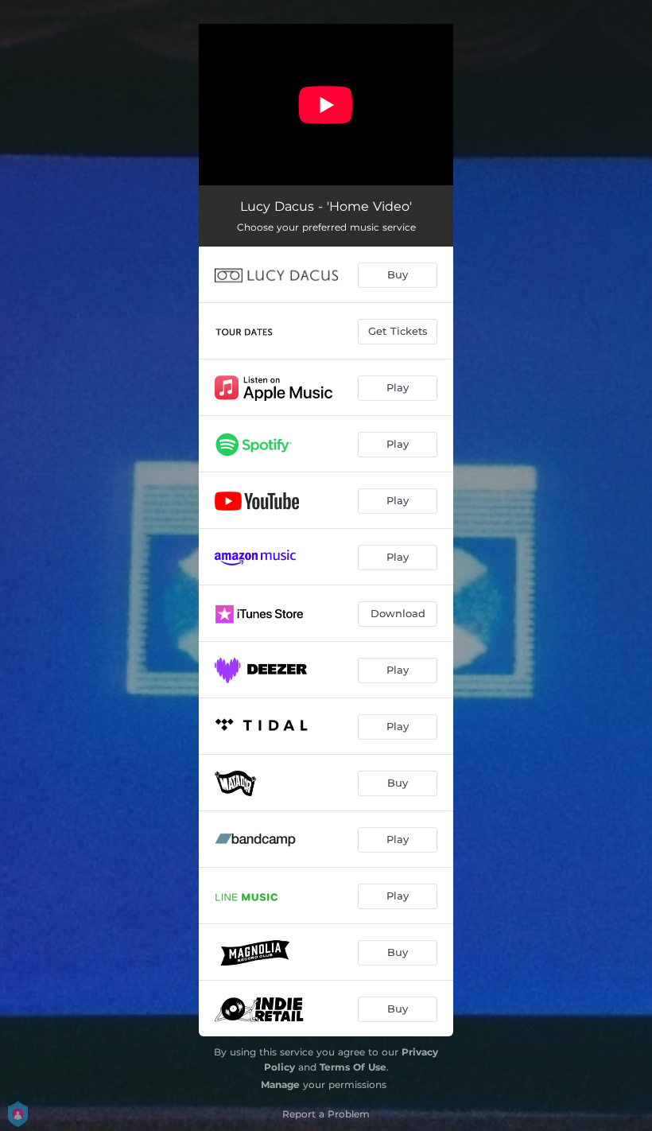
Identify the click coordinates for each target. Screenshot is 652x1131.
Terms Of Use (353, 1067)
